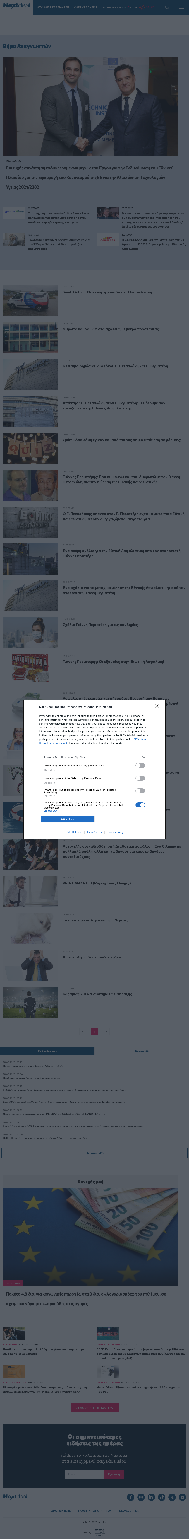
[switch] (140, 765)
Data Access (94, 832)
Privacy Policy (115, 832)
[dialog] (94, 769)
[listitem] (94, 757)
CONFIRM (68, 819)
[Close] (158, 707)
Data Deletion (74, 832)
